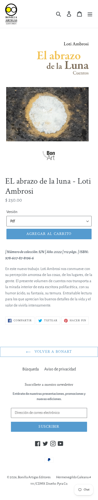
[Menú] (90, 14)
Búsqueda (30, 369)
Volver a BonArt (52, 351)
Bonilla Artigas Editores (34, 477)
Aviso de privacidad (60, 369)
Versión (11, 212)
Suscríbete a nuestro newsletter (49, 384)
